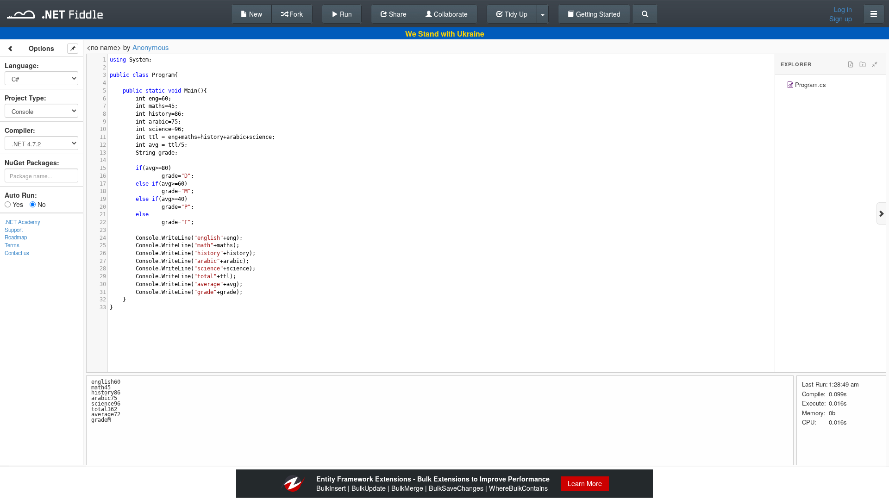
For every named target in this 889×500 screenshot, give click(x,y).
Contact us (17, 252)
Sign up (840, 18)
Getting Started (597, 14)
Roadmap (16, 237)
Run (345, 14)
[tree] (830, 86)
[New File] (850, 64)
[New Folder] (862, 64)
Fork (295, 14)
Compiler (19, 130)
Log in (843, 9)
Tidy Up (515, 14)
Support (14, 229)
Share (397, 14)
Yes (17, 204)
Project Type (24, 97)
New (254, 14)
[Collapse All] (874, 64)
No (41, 204)
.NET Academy (22, 221)
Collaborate (450, 14)
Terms (12, 245)
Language (21, 65)
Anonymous (150, 47)
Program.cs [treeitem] (810, 84)
